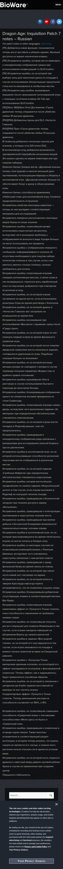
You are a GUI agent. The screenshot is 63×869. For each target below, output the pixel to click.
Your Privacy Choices (31, 860)
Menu (58, 4)
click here (46, 43)
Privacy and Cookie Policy (35, 847)
